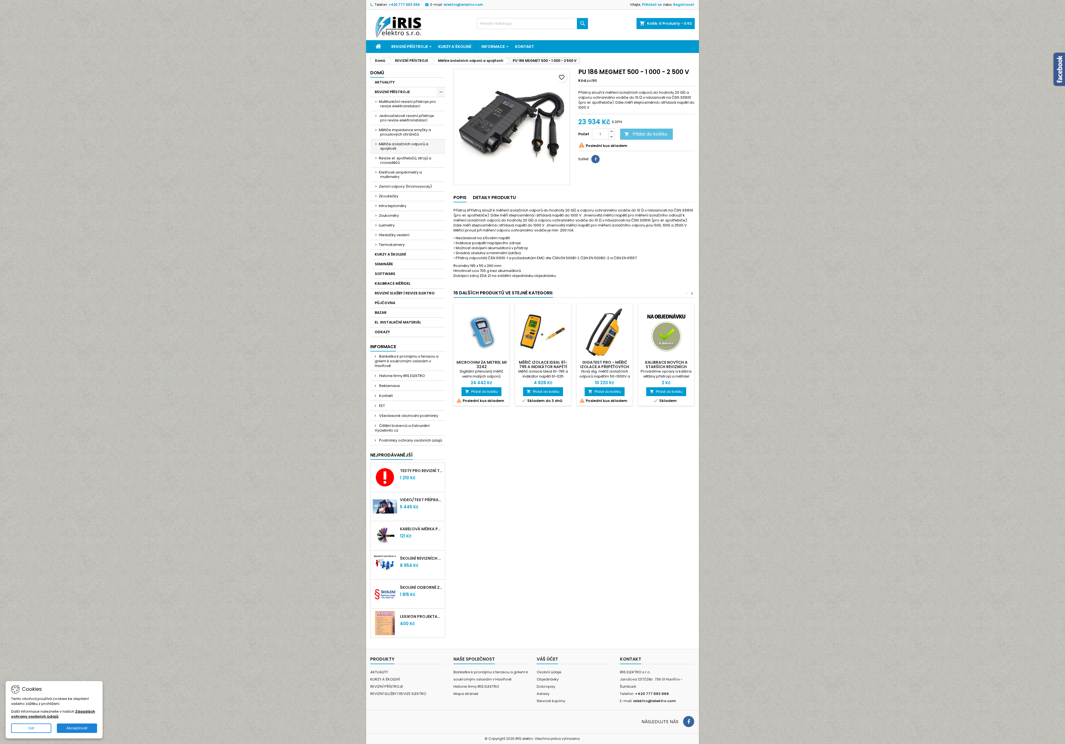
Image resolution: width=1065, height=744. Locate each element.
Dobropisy (546, 686)
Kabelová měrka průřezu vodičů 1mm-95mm (421, 529)
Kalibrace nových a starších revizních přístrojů (666, 367)
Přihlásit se (652, 4)
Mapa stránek (465, 693)
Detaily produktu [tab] (494, 197)
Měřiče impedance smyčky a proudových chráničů (405, 132)
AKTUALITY (385, 82)
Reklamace (389, 385)
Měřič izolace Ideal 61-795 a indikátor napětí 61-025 (543, 367)
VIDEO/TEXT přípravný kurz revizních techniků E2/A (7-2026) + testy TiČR (421, 500)
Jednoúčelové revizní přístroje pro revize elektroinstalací (406, 118)
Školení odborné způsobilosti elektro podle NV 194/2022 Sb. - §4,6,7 (421, 587)
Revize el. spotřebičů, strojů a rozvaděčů (405, 160)
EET (381, 405)
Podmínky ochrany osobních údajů (410, 440)
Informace (493, 46)
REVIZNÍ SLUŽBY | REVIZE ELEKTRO (405, 293)
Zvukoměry (389, 215)
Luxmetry (387, 225)
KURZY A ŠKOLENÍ (454, 46)
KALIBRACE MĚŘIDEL (392, 283)
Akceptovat (77, 728)
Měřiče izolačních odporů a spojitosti (403, 146)
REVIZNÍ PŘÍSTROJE (409, 46)
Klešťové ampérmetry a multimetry (400, 174)
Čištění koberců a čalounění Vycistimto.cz (402, 428)
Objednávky (548, 679)
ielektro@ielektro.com (463, 4)
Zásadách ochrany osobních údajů (53, 714)
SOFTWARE (385, 273)
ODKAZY (382, 332)
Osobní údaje (549, 672)
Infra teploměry (392, 205)
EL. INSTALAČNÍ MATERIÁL (398, 322)
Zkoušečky (388, 196)
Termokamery (392, 244)
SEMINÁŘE (384, 264)
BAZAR (381, 312)
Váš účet (547, 659)
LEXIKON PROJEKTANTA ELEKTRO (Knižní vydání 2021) (421, 616)
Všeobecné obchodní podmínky (408, 415)
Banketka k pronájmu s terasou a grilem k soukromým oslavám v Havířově (406, 361)
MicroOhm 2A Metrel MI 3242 (482, 365)
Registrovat (683, 4)
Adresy (543, 693)
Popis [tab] (459, 197)
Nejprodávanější (391, 455)
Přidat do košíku (645, 134)
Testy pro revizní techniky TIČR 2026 (421, 470)
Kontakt (524, 46)
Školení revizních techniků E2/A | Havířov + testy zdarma (421, 558)
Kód (582, 80)
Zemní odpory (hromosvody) (405, 186)
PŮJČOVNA (385, 302)
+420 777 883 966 (404, 4)
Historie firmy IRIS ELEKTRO (401, 375)
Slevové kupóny (551, 701)
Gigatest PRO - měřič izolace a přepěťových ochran (604, 367)
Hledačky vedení (394, 235)
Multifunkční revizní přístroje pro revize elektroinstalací (407, 104)
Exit (31, 728)
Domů (377, 73)
